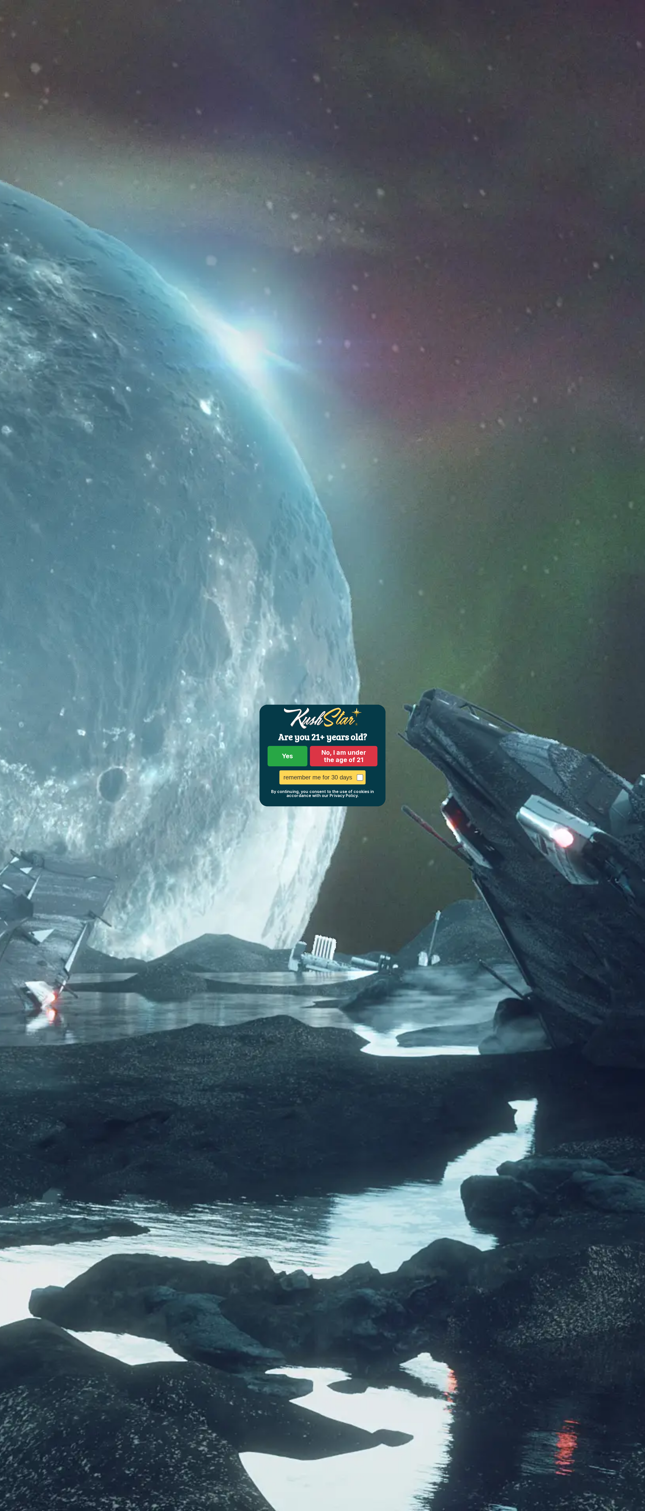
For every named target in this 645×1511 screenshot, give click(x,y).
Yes (287, 756)
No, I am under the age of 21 (343, 756)
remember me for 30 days (317, 777)
